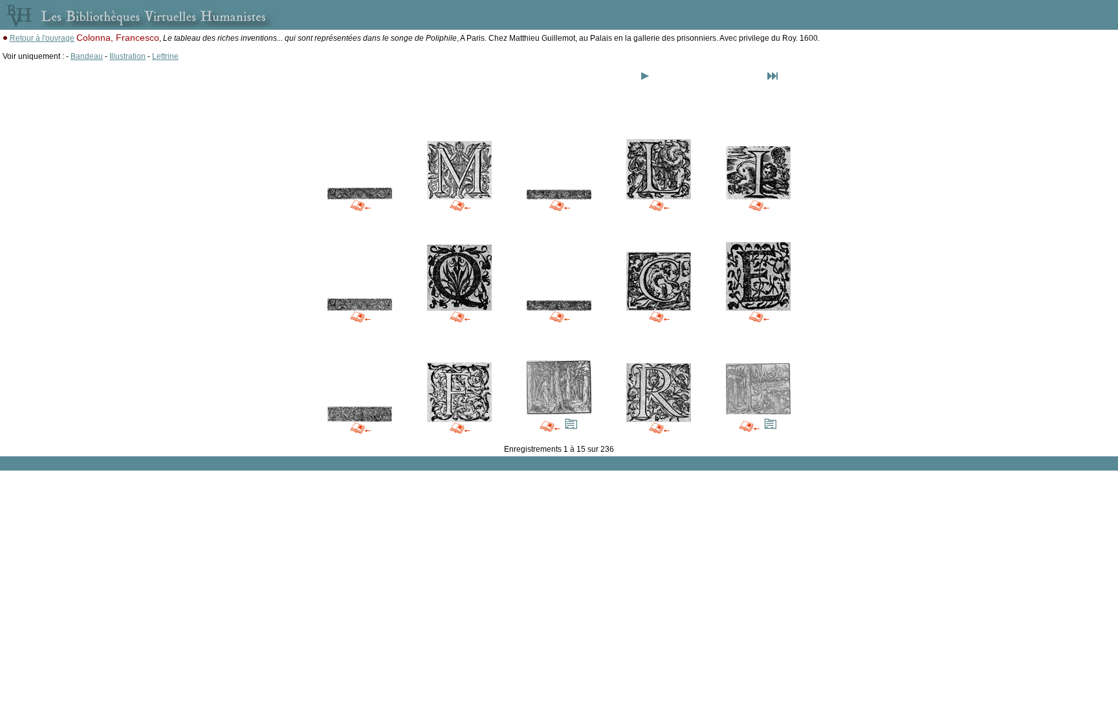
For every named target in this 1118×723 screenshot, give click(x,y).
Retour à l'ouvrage (42, 38)
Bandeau (87, 56)
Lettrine (165, 56)
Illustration (127, 56)
